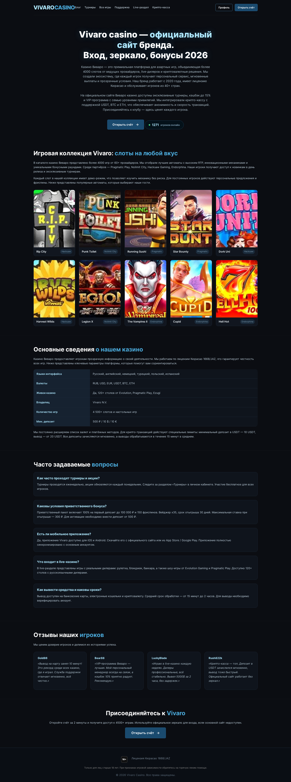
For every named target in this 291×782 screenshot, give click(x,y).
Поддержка (122, 7)
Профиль (224, 7)
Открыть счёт (246, 7)
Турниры (90, 7)
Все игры (105, 7)
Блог (78, 7)
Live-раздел (141, 7)
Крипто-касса (161, 7)
